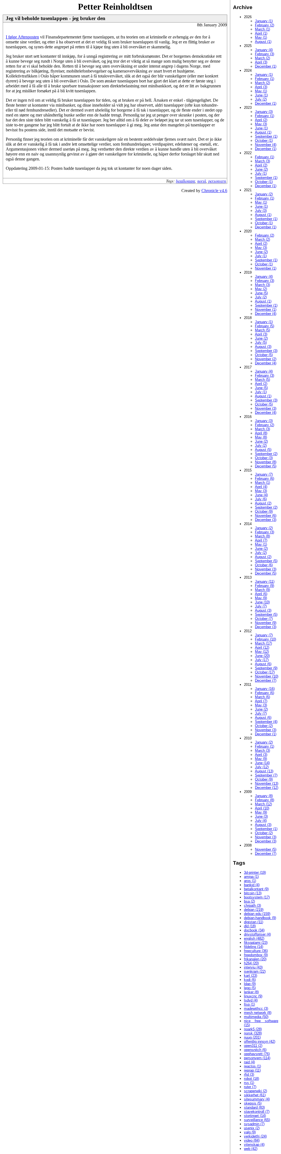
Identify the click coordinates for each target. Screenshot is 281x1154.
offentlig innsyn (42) (259, 1041)
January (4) (264, 50)
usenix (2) (252, 1128)
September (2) (266, 454)
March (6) (262, 697)
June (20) (262, 656)
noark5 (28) (253, 1029)
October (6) (264, 565)
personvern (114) (257, 1058)
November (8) (265, 462)
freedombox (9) (256, 955)
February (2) (264, 25)
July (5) (261, 342)
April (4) (261, 487)
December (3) (265, 520)
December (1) (265, 66)
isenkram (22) (255, 971)
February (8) (264, 800)
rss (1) (249, 1083)
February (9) (264, 586)
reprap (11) (252, 1070)
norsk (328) (253, 1033)
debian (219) (253, 910)
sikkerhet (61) (255, 1095)
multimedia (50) (256, 1017)
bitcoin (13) (253, 893)
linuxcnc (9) (253, 996)
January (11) (264, 581)
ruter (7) (250, 1087)
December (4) (265, 314)
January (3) (264, 112)
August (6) (263, 664)
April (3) (261, 62)
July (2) (261, 99)
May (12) (262, 652)
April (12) (262, 647)
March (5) (262, 330)
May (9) (261, 598)
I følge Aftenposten (22, 37)
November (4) (265, 145)
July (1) (261, 173)
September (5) (266, 561)
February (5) (264, 326)
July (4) (261, 821)
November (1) (265, 268)
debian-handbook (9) (260, 918)
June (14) (262, 763)
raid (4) (249, 1062)
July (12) (262, 767)
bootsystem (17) (257, 897)
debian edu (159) (257, 914)
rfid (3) (249, 1074)
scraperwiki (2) (255, 1091)
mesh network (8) (257, 1013)
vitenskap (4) (254, 1144)
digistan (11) (253, 922)
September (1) (266, 136)
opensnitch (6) (255, 1050)
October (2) (264, 726)
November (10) (266, 676)
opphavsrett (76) (257, 1054)
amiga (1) (251, 877)
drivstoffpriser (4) (257, 934)
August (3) (263, 347)
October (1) (264, 140)
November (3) (265, 408)
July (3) (261, 211)
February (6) (264, 478)
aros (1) (250, 881)
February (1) (264, 79)
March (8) (262, 536)
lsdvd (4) (251, 1000)
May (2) (261, 289)
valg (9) (250, 1132)
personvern (217, 181)
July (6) (261, 499)
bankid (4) (252, 885)
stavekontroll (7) (256, 1111)
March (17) (263, 643)
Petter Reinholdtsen (115, 7)
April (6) (261, 594)
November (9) (265, 623)
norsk (201, 181)
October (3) (264, 458)
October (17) (265, 672)
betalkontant (185, 181)
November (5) (265, 849)
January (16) (265, 689)
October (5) (264, 355)
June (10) (262, 602)
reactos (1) (252, 1066)
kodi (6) (250, 980)
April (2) (261, 120)
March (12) (263, 804)
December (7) (265, 680)
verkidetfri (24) (255, 1136)
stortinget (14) (255, 1116)
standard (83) (254, 1107)
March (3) (262, 161)
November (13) (266, 783)
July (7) (261, 606)
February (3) (264, 54)
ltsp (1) (249, 1004)
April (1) (261, 33)
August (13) (264, 771)
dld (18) (250, 926)
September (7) (266, 775)
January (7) (264, 474)
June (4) (261, 495)
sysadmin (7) (254, 1124)
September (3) (266, 351)
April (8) (261, 433)
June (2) (261, 169)
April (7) (261, 540)
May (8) (261, 437)
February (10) (265, 639)
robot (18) (251, 1079)
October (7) (264, 619)
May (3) (261, 124)
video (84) (252, 1140)
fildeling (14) (253, 947)
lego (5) (250, 988)
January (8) (264, 796)
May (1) (261, 37)
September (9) (266, 668)
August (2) (263, 503)
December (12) (266, 788)
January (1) (264, 21)
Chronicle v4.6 (214, 190)
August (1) (263, 42)
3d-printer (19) (255, 872)
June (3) (261, 816)
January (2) (264, 194)
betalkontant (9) (256, 889)
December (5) (265, 466)
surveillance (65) (257, 1120)
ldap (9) (250, 984)
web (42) (250, 1149)
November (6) (265, 516)
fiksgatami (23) (256, 943)
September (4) (266, 722)
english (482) (254, 938)
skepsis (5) (253, 1103)
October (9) (264, 511)
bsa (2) (249, 901)
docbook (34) (254, 930)
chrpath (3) (252, 905)
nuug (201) (252, 1037)
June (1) (261, 95)
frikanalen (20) (255, 959)
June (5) (261, 293)
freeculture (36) (256, 951)
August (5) (263, 450)
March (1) (262, 29)
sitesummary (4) (257, 1099)
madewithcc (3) (256, 1008)
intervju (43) (253, 967)
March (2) (262, 58)
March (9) (262, 590)
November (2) (265, 359)
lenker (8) (251, 992)
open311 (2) (253, 1046)
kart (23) (250, 975)
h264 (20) (251, 963)
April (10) (262, 808)
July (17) (262, 660)
